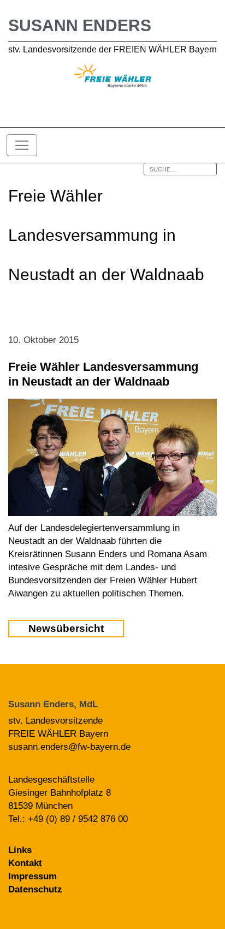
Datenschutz (35, 889)
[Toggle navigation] (22, 145)
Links (20, 850)
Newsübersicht (66, 628)
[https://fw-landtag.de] (113, 78)
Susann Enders (79, 25)
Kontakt (25, 863)
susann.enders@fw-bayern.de (69, 747)
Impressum (32, 876)
